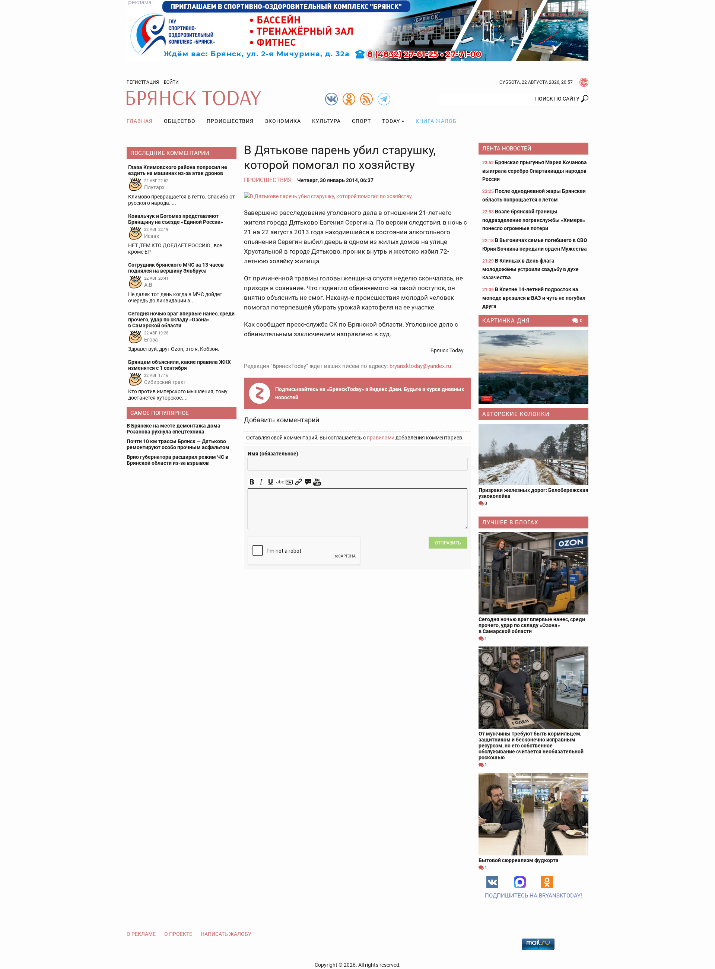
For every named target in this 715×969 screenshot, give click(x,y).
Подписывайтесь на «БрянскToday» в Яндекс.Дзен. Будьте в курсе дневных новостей (369, 393)
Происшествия (230, 121)
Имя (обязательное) (273, 454)
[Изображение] (289, 482)
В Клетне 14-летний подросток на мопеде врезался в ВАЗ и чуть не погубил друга (533, 297)
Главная (140, 121)
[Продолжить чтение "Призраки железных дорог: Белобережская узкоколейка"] (533, 454)
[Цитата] (308, 482)
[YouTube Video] (317, 482)
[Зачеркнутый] (280, 482)
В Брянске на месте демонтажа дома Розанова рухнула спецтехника (173, 429)
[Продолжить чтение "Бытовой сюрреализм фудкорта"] (533, 814)
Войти (171, 82)
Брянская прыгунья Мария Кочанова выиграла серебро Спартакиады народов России (534, 170)
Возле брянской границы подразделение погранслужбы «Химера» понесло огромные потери (533, 220)
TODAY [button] (391, 121)
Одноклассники (547, 882)
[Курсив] (261, 482)
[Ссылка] (298, 482)
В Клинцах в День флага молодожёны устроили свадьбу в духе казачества (530, 269)
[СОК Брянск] (357, 30)
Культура (326, 121)
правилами (380, 438)
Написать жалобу (226, 934)
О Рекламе (141, 934)
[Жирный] (252, 482)
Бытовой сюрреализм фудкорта (519, 860)
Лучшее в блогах (510, 522)
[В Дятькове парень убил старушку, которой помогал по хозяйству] (357, 196)
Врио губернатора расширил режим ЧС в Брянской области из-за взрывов (177, 460)
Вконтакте (492, 882)
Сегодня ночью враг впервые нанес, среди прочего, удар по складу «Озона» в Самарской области (532, 625)
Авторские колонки (516, 414)
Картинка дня (506, 320)
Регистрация (143, 82)
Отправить (448, 543)
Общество (180, 121)
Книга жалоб (436, 121)
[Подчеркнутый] (270, 482)
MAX (520, 882)
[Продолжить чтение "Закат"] (533, 367)
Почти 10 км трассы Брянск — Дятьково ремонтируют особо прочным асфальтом (178, 444)
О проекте (178, 934)
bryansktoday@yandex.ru (420, 366)
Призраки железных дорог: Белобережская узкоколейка (533, 493)
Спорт (361, 121)
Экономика (283, 121)
